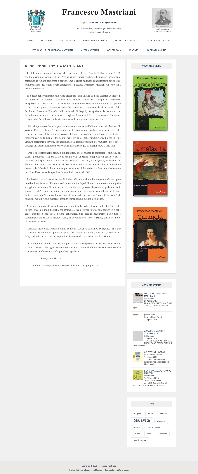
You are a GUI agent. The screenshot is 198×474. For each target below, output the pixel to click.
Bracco (150, 414)
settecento (163, 434)
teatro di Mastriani (139, 440)
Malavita (141, 420)
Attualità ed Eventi (126, 40)
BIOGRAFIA (46, 40)
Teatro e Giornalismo (158, 40)
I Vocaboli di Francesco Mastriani (53, 50)
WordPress (123, 470)
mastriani (136, 427)
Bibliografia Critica (95, 40)
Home (30, 40)
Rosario (149, 434)
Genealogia (114, 50)
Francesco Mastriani (107, 466)
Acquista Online (156, 50)
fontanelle (163, 414)
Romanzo (136, 434)
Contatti (133, 50)
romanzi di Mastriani (154, 427)
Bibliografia (67, 40)
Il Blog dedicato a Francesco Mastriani (86, 470)
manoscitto (161, 421)
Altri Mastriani (90, 50)
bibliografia (137, 414)
